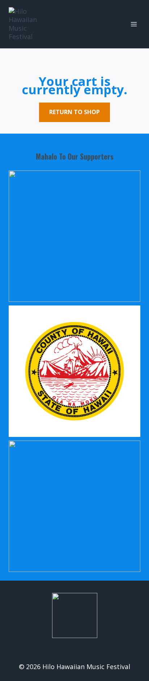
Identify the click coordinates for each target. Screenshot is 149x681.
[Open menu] (133, 24)
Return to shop (74, 112)
